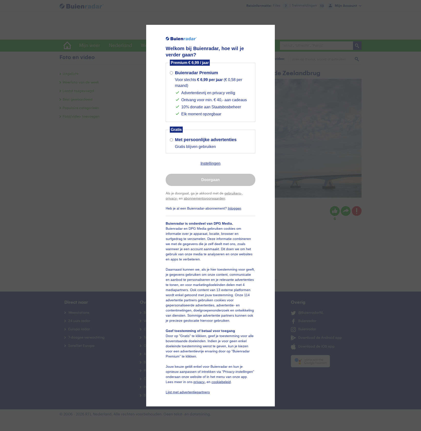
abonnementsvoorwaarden (204, 198)
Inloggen (234, 208)
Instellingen (210, 163)
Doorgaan (210, 180)
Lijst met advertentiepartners (188, 392)
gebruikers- (233, 193)
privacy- (172, 198)
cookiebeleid (221, 382)
